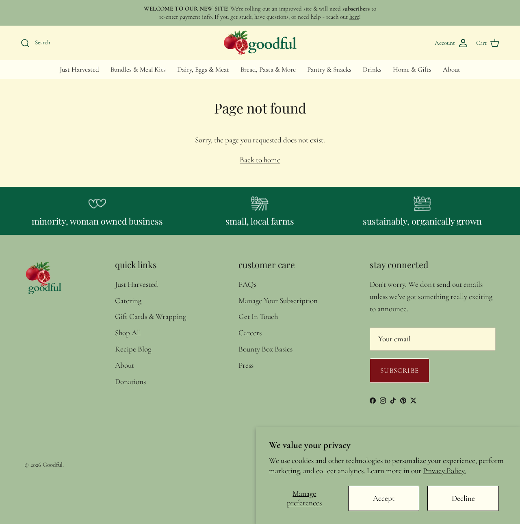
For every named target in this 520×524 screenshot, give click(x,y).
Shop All (128, 332)
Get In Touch (258, 316)
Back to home (260, 159)
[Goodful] (260, 43)
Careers (250, 332)
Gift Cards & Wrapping (150, 316)
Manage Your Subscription (278, 300)
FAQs (247, 284)
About (451, 69)
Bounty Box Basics (265, 349)
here (354, 16)
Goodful (53, 464)
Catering (128, 300)
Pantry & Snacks (329, 69)
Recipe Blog (133, 349)
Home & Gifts (412, 69)
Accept (383, 498)
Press (246, 365)
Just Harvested (79, 69)
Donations (130, 381)
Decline (463, 498)
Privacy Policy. (444, 470)
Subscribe (399, 370)
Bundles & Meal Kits (138, 69)
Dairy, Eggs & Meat (203, 69)
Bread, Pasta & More (268, 69)
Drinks (372, 69)
